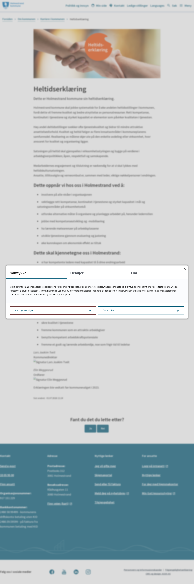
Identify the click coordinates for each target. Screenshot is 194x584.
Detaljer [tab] (77, 273)
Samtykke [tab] (18, 273)
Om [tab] (134, 273)
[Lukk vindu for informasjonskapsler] (185, 269)
